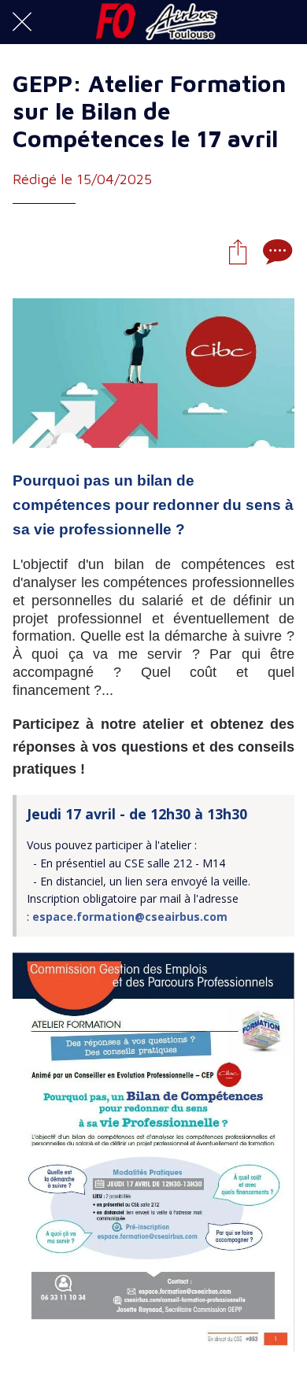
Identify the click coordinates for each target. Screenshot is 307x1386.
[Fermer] (22, 22)
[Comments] (275, 251)
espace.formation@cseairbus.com (129, 916)
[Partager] (238, 251)
